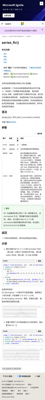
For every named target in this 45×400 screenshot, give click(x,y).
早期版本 (5, 391)
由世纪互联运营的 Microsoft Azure (14, 387)
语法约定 (12, 122)
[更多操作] (41, 36)
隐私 (29, 384)
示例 (5, 62)
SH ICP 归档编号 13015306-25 (12, 381)
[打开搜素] (43, 24)
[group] (22, 274)
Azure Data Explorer (16, 36)
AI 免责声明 (34, 387)
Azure (4, 36)
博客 (12, 391)
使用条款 (20, 394)
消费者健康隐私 (7, 394)
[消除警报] (41, 3)
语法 (5, 54)
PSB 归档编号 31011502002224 (13, 384)
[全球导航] (2, 24)
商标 (27, 394)
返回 (5, 59)
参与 (19, 391)
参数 (5, 57)
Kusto (28, 36)
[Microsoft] (22, 23)
